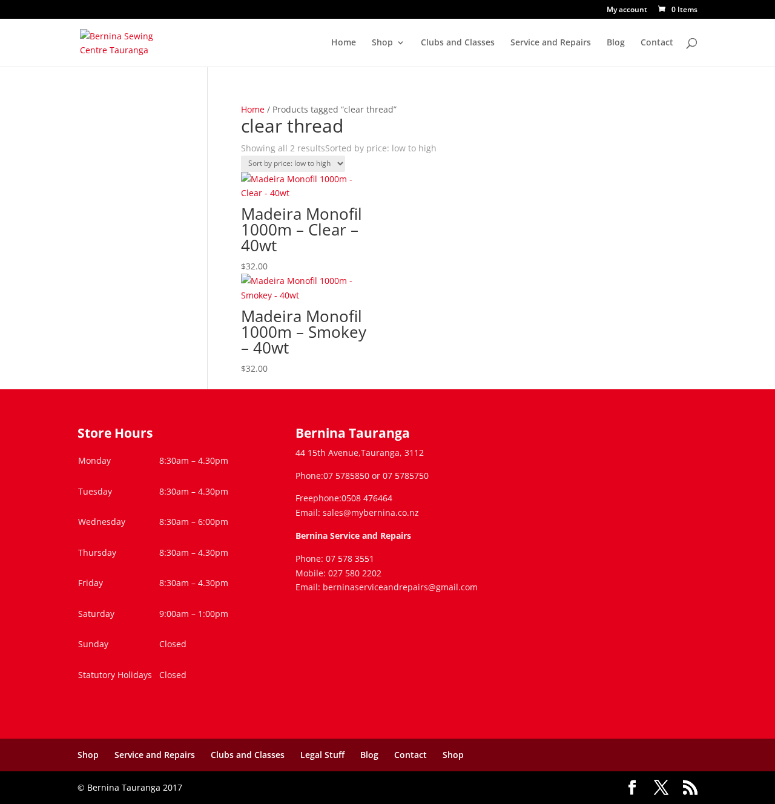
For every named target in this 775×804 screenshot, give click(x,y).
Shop (382, 43)
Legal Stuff (322, 754)
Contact (657, 43)
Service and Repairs (550, 43)
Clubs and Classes (458, 43)
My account (627, 10)
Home (343, 43)
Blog (616, 43)
